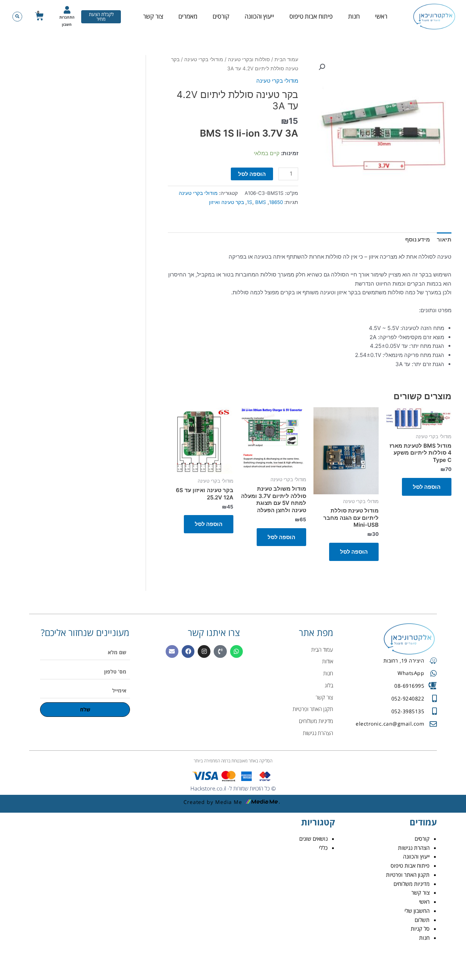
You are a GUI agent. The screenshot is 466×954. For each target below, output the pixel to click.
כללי (323, 847)
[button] (17, 16)
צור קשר (153, 16)
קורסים (221, 16)
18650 (276, 202)
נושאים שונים (313, 838)
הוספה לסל (252, 173)
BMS (260, 202)
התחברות (67, 17)
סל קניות (420, 928)
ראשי (381, 16)
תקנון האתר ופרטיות (408, 874)
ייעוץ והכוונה (259, 16)
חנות (354, 16)
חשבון (67, 24)
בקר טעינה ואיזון (226, 202)
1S (249, 202)
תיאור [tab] (444, 239)
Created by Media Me (212, 801)
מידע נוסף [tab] (417, 239)
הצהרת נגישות (414, 847)
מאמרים (187, 16)
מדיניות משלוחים (412, 883)
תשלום (422, 919)
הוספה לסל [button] (427, 486)
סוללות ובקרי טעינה (249, 59)
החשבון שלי (417, 910)
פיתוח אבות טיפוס (311, 16)
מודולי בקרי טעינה (203, 59)
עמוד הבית (286, 59)
